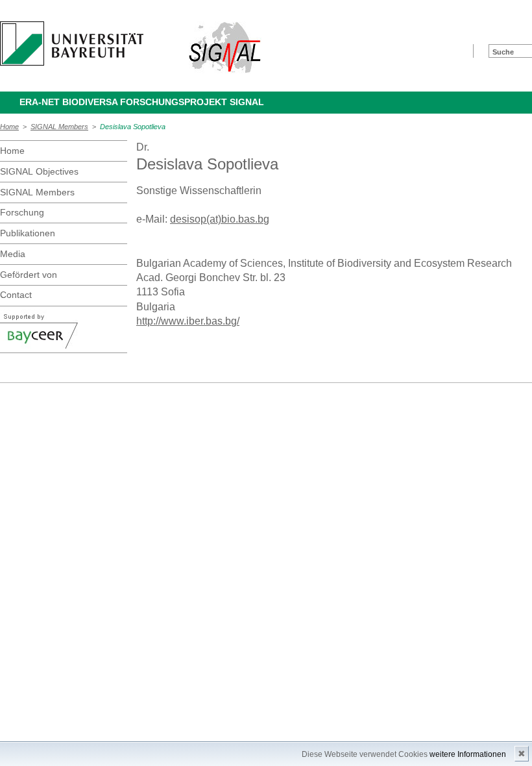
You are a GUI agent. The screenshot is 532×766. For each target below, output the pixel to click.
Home (9, 126)
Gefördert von (28, 274)
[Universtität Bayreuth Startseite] (71, 43)
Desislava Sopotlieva (132, 126)
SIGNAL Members (59, 126)
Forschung (22, 212)
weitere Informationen (467, 754)
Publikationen (27, 233)
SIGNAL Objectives (39, 171)
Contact (16, 295)
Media (12, 254)
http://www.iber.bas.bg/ (187, 321)
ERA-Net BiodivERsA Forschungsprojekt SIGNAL (141, 102)
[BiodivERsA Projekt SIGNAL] (225, 47)
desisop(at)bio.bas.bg (219, 219)
